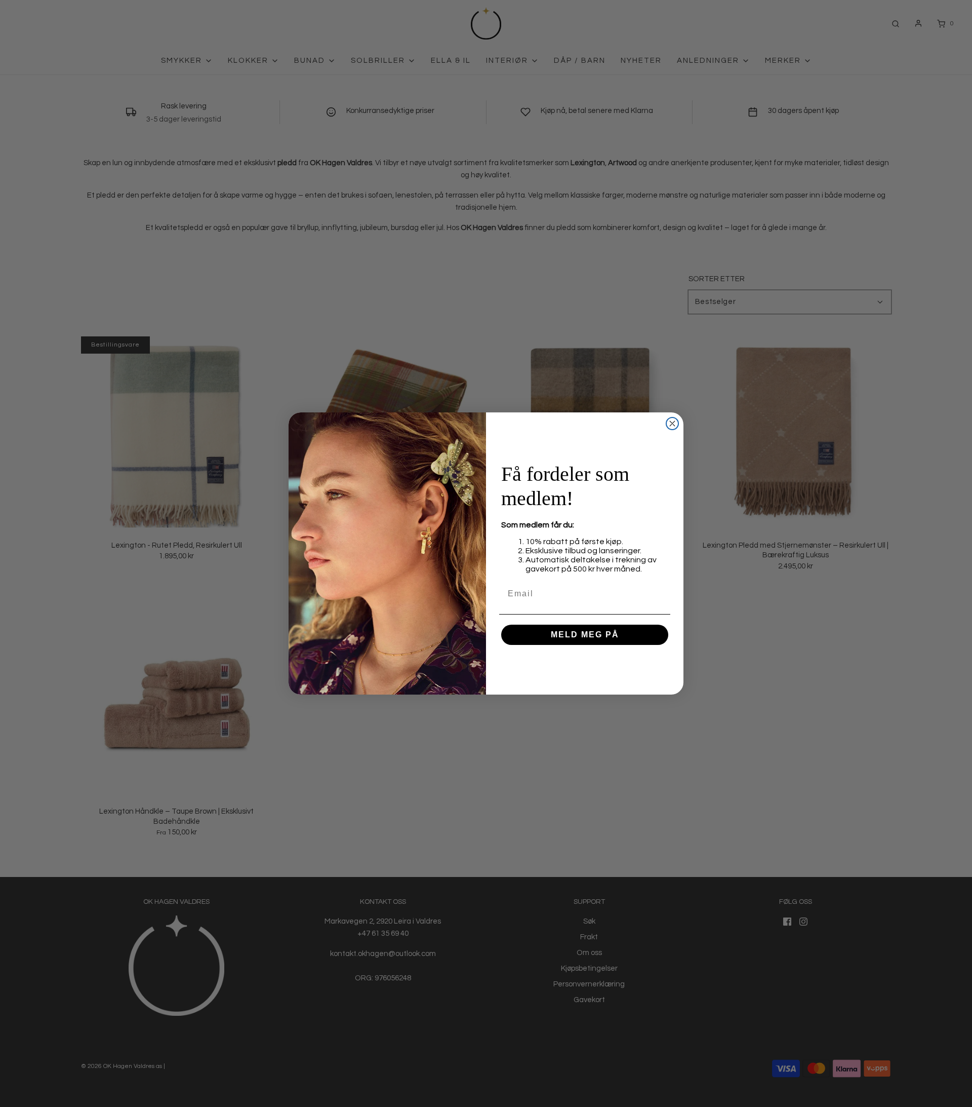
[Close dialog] (672, 423)
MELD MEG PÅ (585, 634)
